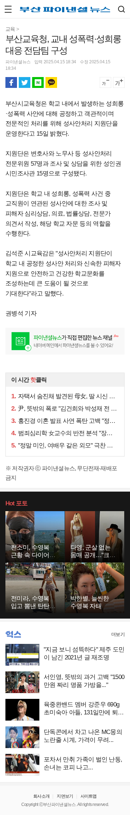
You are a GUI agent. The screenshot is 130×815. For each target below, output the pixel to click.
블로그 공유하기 (38, 82)
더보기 (118, 634)
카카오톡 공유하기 (51, 82)
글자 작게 (105, 82)
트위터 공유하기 (24, 82)
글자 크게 (119, 82)
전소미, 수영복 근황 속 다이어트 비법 (33, 555)
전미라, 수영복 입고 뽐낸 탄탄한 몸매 (33, 606)
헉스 (13, 634)
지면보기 (65, 796)
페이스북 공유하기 (11, 82)
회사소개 (41, 796)
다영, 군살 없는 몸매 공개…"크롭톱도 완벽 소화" (92, 555)
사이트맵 (89, 796)
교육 (10, 29)
